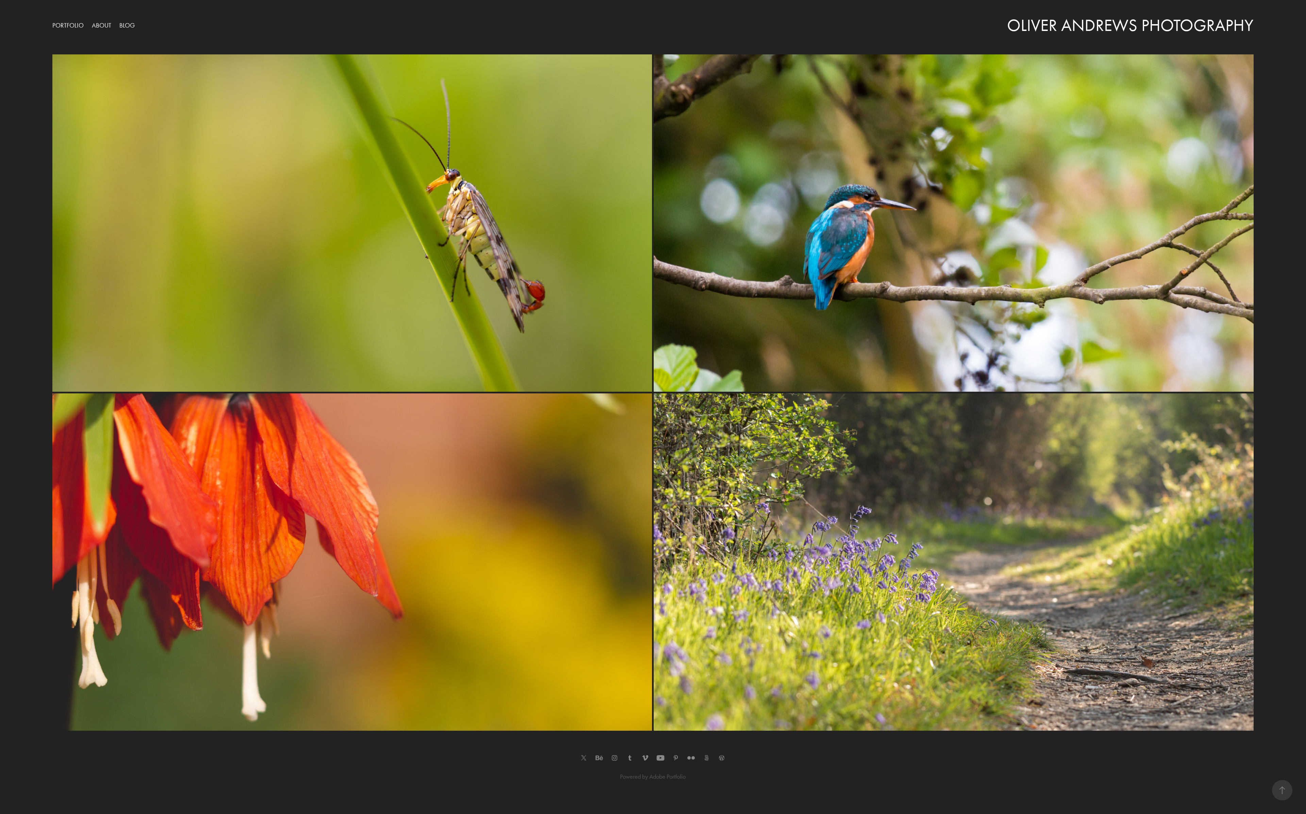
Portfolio (68, 25)
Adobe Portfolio (667, 776)
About (101, 25)
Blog (127, 25)
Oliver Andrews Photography (1130, 25)
